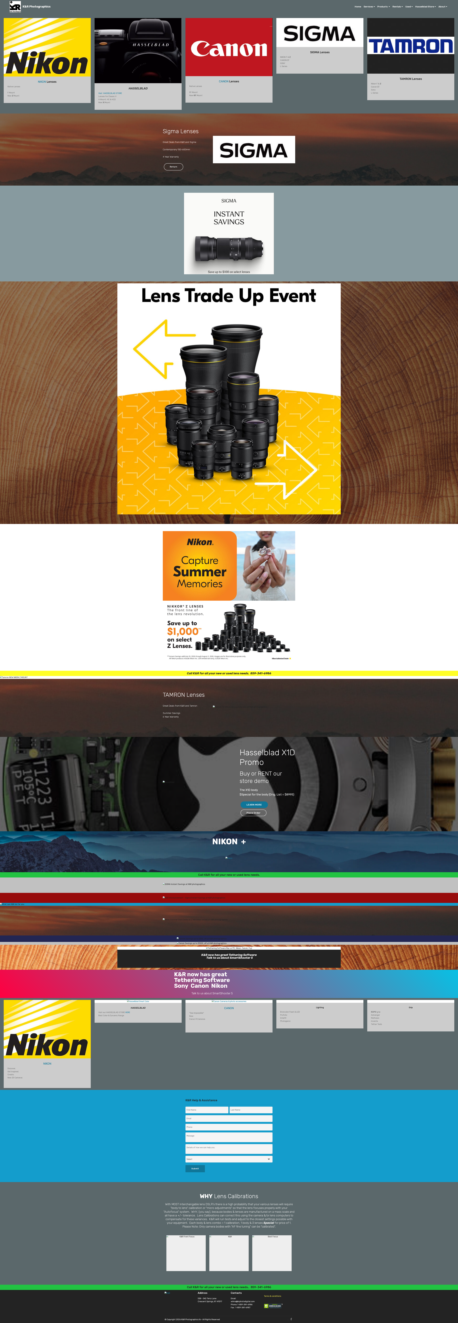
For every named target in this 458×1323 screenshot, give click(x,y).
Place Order (253, 812)
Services (368, 6)
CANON (224, 81)
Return (173, 167)
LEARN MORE (254, 804)
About (441, 6)
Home (358, 6)
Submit (195, 1168)
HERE (127, 1012)
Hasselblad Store (424, 6)
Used (408, 6)
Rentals (397, 6)
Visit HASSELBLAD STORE (110, 93)
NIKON (42, 81)
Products (382, 6)
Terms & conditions (272, 1296)
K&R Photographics (37, 6)
